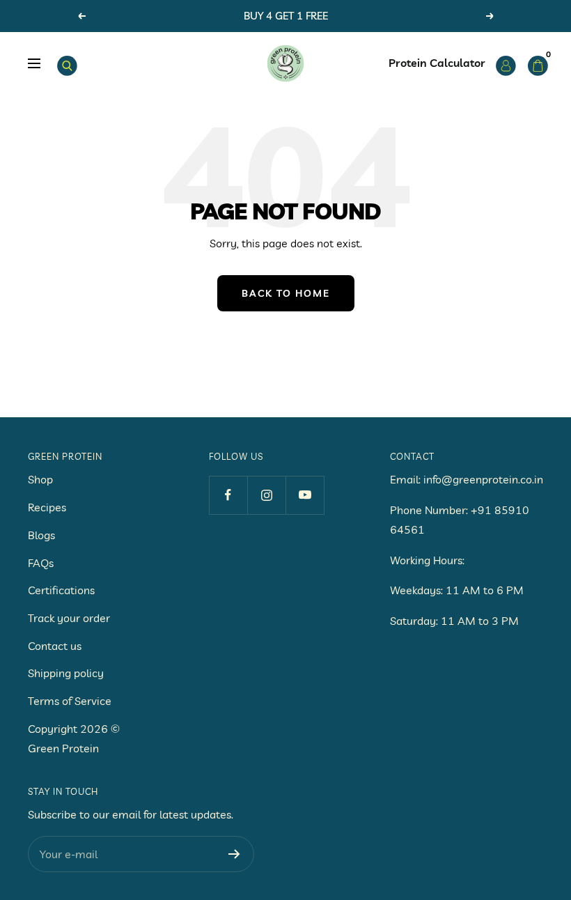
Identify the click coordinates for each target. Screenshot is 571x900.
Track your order (69, 618)
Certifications (61, 590)
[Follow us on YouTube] (305, 495)
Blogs (41, 535)
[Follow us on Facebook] (228, 495)
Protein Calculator (437, 63)
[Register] (234, 854)
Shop (40, 479)
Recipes (47, 507)
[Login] (503, 63)
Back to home (286, 293)
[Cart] (535, 63)
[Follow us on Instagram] (266, 495)
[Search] (64, 63)
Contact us (54, 646)
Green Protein (63, 748)
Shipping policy (66, 673)
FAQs (41, 563)
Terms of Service (69, 701)
